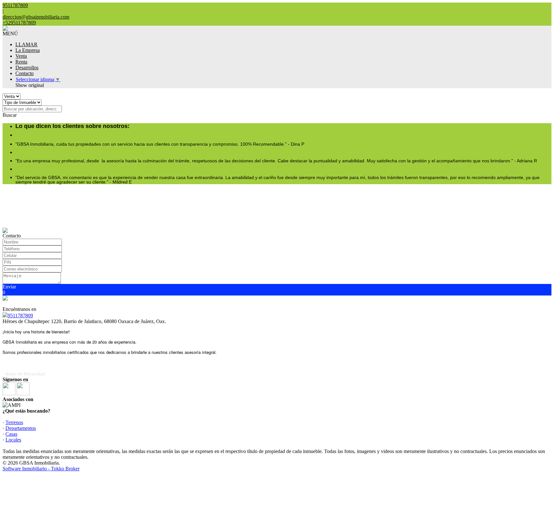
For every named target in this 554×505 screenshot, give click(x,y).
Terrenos (14, 422)
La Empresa (27, 50)
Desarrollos (26, 67)
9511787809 (20, 315)
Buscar (10, 115)
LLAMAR (26, 44)
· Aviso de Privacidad (24, 373)
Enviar (9, 286)
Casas (11, 434)
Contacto (24, 73)
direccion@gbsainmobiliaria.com (36, 17)
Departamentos (20, 428)
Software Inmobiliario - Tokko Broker (41, 468)
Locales (13, 439)
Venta (21, 56)
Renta (21, 61)
